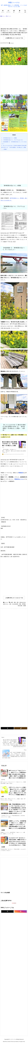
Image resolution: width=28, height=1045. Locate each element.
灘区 (20, 603)
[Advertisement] (15, 21)
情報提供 (21, 472)
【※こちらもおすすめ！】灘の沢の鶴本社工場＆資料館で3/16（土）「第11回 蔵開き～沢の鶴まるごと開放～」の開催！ (13, 147)
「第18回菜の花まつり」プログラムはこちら (12, 139)
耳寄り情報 (20, 605)
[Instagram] (20, 911)
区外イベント (5, 603)
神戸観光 (24, 603)
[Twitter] (7, 728)
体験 (15, 602)
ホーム (3, 16)
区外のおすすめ (23, 602)
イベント (9, 16)
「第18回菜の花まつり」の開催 (9, 138)
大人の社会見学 (15, 603)
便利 (17, 602)
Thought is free (22, 1041)
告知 (10, 603)
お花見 (11, 602)
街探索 (24, 605)
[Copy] (20, 728)
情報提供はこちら (19, 479)
